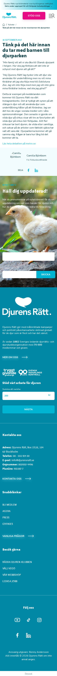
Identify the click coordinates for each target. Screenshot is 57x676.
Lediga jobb (9, 581)
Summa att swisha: (11, 389)
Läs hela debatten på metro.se (19, 143)
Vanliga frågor (13, 536)
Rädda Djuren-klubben (17, 562)
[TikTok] (28, 620)
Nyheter (12, 24)
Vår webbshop (11, 574)
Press (5, 517)
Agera (6, 511)
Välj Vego (8, 568)
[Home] (9, 16)
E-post (6, 268)
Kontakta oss (11, 478)
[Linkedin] (28, 635)
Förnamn (7, 249)
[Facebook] (17, 635)
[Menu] (52, 16)
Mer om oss (10, 357)
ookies (8, 524)
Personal (28, 673)
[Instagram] (39, 619)
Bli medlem (9, 504)
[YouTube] (17, 620)
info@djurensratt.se (23, 460)
